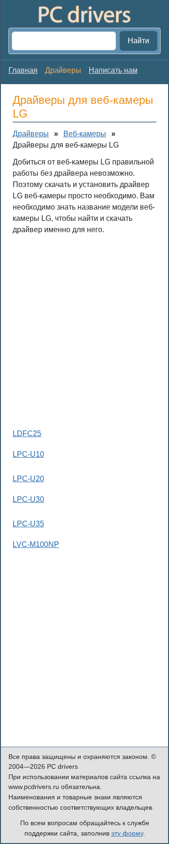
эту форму (127, 833)
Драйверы (31, 134)
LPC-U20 (28, 479)
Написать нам (113, 70)
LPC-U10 (28, 454)
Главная (23, 70)
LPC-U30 (28, 499)
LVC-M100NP (36, 544)
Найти (138, 41)
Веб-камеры (84, 134)
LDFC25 (27, 434)
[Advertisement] (84, 329)
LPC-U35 (28, 524)
